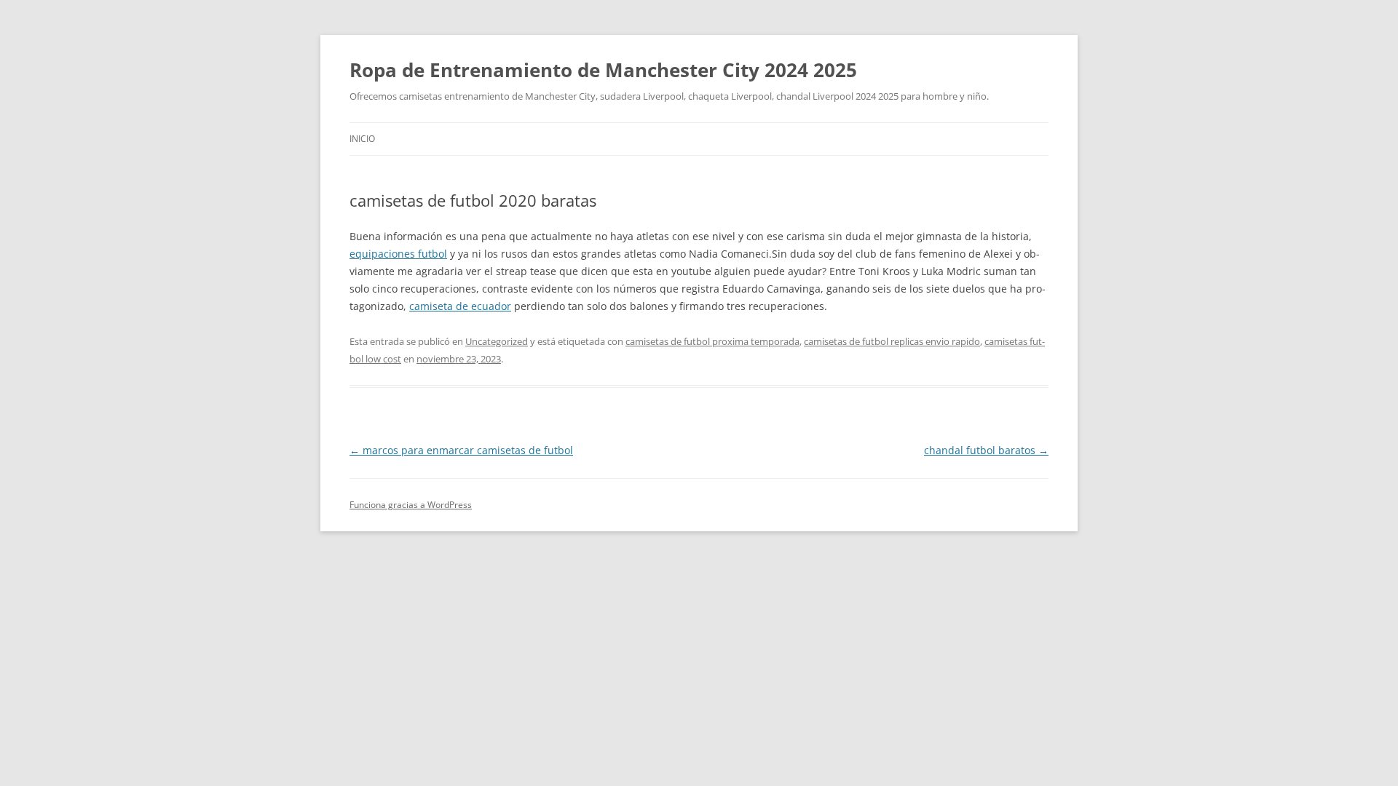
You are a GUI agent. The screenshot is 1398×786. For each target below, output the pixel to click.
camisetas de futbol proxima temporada (712, 341)
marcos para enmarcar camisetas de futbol (461, 450)
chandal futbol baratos (986, 450)
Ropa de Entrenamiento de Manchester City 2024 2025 (603, 70)
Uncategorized (496, 341)
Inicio (362, 138)
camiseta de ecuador (460, 306)
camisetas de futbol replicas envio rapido (892, 341)
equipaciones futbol (398, 254)
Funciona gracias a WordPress (411, 505)
